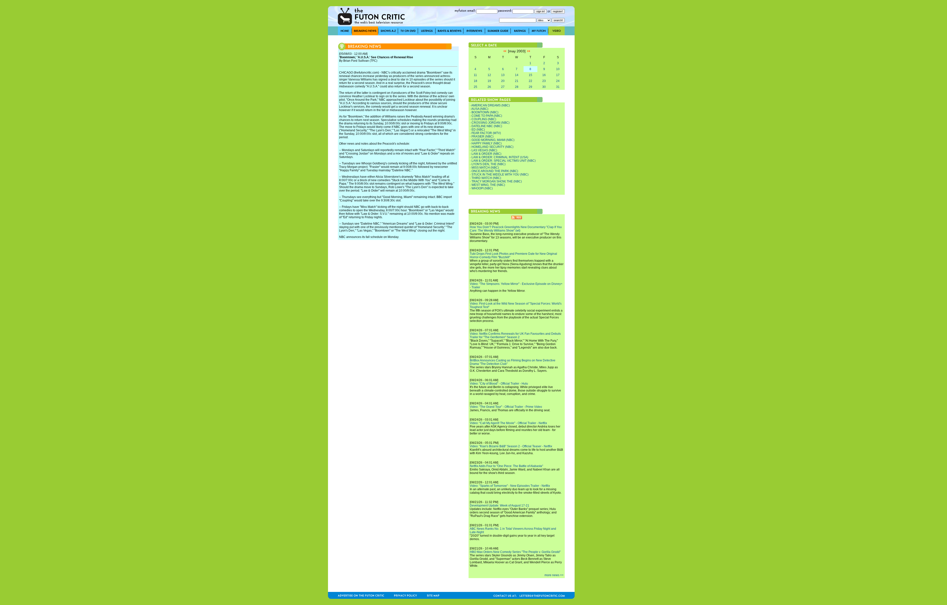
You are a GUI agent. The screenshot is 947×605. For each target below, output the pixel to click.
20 (503, 81)
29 (530, 87)
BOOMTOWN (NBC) (485, 112)
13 (503, 75)
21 (516, 81)
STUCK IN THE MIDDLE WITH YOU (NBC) (500, 174)
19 (489, 81)
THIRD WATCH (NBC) (486, 178)
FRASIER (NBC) (482, 136)
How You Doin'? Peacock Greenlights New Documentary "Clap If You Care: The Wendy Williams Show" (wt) (516, 228)
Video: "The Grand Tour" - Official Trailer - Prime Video (506, 407)
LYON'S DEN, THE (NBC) (489, 164)
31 (558, 87)
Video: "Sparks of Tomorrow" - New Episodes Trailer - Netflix (510, 486)
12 (489, 75)
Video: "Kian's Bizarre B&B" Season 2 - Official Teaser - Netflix (511, 446)
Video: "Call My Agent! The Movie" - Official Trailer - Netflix (508, 423)
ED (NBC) (478, 129)
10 (558, 69)
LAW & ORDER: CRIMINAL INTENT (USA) (500, 157)
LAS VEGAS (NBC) (484, 150)
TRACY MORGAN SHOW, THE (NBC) (497, 181)
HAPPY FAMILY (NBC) (487, 143)
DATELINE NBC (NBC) (487, 126)
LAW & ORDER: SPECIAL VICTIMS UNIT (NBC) (504, 160)
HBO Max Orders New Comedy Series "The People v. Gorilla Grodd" (515, 552)
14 (516, 75)
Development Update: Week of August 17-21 (499, 505)
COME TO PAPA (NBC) (487, 115)
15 (530, 75)
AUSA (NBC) (479, 109)
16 (544, 75)
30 (544, 87)
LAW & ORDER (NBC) (486, 154)
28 (516, 87)
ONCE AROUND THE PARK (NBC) (495, 171)
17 (558, 75)
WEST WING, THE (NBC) (488, 185)
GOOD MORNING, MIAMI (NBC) (493, 140)
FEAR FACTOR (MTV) (486, 133)
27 (503, 87)
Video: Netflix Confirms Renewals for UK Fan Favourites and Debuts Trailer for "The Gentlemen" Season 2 (515, 335)
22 (530, 81)
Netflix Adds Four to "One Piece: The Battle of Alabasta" (506, 466)
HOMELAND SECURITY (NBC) (492, 147)
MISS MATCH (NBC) (485, 167)
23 (544, 81)
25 (475, 87)
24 (558, 81)
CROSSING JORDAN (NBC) (491, 122)
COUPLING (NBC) (484, 119)
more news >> (554, 575)
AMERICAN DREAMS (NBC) (490, 105)
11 (475, 75)
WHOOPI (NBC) (482, 188)
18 (475, 81)
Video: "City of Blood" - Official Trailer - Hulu (499, 383)
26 (489, 87)
